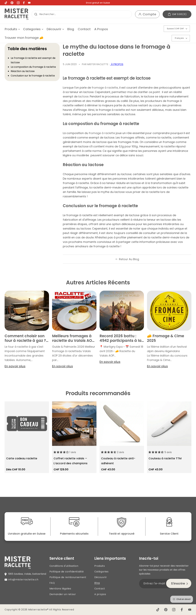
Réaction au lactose (23, 71)
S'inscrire (178, 583)
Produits (99, 566)
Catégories (101, 571)
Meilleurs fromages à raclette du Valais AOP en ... (73, 338)
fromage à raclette (105, 87)
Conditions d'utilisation (63, 566)
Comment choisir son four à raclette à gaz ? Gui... (25, 338)
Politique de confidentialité (66, 571)
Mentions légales (60, 588)
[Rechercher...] (35, 14)
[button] (12, 29)
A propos (100, 594)
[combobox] (82, 14)
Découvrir (100, 577)
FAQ (52, 583)
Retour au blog (129, 259)
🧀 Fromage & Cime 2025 (165, 338)
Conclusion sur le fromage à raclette (33, 75)
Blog (97, 583)
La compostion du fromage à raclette (33, 67)
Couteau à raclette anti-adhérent (118, 460)
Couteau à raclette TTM (165, 458)
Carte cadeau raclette (21, 458)
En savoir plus (15, 366)
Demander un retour (62, 594)
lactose (83, 96)
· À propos (116, 64)
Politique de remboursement (67, 577)
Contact (99, 588)
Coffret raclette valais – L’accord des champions (70, 460)
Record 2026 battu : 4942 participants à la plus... (120, 338)
